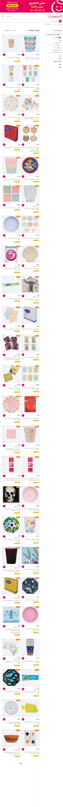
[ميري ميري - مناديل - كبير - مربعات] (11, 315)
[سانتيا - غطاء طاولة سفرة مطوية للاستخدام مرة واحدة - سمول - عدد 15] (11, 464)
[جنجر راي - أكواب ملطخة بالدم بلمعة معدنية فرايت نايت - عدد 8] (11, 555)
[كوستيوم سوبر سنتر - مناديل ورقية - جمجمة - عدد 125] (11, 494)
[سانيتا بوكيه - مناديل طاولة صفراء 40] (11, 586)
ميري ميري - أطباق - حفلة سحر (32, 599)
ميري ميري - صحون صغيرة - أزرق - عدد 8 (12, 238)
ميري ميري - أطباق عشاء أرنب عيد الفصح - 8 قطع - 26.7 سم (12, 722)
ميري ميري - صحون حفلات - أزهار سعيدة (12, 118)
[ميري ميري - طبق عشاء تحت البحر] (11, 677)
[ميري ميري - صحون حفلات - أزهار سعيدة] (11, 103)
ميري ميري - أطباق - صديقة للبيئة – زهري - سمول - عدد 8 (31, 509)
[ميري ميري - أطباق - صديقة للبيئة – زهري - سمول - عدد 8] (30, 494)
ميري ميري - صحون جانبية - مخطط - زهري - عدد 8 (11, 419)
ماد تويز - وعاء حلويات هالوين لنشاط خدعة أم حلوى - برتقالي (12, 753)
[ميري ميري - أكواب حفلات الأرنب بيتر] (30, 343)
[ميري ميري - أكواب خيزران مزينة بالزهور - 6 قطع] (30, 374)
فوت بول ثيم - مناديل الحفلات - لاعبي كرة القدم (11, 783)
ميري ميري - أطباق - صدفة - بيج (31, 268)
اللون (60, 67)
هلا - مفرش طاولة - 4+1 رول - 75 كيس (31, 692)
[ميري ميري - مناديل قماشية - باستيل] (11, 194)
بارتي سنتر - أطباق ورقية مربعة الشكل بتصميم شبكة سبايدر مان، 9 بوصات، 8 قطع (11, 358)
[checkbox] (60, 43)
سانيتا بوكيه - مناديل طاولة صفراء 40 (11, 600)
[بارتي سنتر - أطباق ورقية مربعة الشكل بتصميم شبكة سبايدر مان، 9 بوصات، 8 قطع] (11, 343)
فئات (60, 40)
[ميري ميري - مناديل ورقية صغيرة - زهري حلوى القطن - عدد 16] (11, 434)
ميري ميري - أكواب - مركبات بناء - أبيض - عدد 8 (31, 539)
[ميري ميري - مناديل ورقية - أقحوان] (30, 224)
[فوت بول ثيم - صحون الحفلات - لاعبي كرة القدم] (11, 525)
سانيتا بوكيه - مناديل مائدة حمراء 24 (11, 147)
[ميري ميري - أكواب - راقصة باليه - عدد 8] (30, 434)
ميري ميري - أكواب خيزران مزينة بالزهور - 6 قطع (32, 388)
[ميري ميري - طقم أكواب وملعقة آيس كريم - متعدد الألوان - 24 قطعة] (30, 103)
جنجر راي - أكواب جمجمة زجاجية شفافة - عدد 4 (31, 209)
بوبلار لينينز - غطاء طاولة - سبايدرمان (30, 418)
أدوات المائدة (56, 52)
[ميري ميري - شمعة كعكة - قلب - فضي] (11, 73)
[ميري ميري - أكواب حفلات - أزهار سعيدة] (11, 43)
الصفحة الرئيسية (60, 24)
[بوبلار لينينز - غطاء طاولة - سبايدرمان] (30, 404)
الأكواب (57, 47)
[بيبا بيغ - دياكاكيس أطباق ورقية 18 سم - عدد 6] (11, 254)
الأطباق (57, 43)
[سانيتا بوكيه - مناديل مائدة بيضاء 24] (30, 315)
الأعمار (59, 58)
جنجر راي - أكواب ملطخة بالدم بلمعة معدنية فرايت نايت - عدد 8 (11, 570)
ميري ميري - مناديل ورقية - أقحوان (31, 238)
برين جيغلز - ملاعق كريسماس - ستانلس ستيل (13, 389)
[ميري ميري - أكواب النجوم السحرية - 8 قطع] (30, 647)
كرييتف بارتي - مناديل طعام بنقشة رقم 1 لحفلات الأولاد (12, 630)
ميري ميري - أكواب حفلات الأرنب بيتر (30, 357)
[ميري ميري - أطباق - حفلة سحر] (30, 586)
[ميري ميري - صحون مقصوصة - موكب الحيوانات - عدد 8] (30, 133)
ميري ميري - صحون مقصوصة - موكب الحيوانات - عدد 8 (30, 148)
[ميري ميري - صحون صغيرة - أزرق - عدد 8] (11, 224)
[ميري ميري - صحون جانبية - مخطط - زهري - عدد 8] (11, 404)
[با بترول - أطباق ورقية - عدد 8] (30, 165)
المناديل (57, 45)
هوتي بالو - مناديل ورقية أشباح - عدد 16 (30, 783)
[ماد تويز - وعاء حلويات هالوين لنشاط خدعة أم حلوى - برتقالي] (11, 738)
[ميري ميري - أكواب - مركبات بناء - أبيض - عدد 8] (30, 525)
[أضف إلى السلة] (23, 54)
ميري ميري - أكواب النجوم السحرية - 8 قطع (30, 661)
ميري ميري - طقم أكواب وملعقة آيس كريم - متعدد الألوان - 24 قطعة (30, 118)
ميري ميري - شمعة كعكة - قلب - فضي (12, 88)
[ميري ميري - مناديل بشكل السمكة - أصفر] (30, 708)
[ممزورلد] (54, 16)
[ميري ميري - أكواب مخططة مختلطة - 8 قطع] (30, 73)
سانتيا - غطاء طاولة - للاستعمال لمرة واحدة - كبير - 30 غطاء (30, 479)
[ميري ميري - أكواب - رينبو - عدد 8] (11, 165)
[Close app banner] (1, 1)
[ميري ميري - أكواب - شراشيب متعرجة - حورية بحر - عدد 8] (30, 43)
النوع (60, 64)
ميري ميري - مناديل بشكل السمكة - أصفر (31, 722)
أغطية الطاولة (56, 50)
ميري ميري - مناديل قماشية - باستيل (11, 207)
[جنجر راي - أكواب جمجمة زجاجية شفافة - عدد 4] (30, 194)
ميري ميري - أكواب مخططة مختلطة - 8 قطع (30, 88)
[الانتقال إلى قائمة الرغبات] (22, 36)
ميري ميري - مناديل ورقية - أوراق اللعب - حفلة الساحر (31, 752)
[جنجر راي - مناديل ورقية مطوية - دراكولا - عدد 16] (30, 284)
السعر (59, 56)
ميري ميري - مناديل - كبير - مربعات (12, 329)
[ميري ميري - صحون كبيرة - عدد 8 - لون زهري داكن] (30, 615)
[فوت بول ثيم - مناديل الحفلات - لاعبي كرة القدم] (11, 768)
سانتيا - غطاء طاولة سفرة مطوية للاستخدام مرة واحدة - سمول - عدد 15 (12, 479)
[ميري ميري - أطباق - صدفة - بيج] (30, 254)
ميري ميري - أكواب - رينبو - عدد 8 (12, 179)
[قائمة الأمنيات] (3, 16)
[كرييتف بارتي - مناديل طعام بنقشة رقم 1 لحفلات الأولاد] (11, 615)
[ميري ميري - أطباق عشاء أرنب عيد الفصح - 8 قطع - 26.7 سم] (11, 708)
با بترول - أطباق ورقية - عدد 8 (32, 179)
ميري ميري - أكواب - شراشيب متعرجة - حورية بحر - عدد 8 (32, 58)
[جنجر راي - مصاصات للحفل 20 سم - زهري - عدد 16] (30, 555)
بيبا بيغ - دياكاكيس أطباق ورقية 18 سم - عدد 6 (12, 269)
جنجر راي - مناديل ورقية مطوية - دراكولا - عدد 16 (31, 299)
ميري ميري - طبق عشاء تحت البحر (12, 691)
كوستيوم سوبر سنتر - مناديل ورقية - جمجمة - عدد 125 (12, 509)
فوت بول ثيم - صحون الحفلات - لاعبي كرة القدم (11, 540)
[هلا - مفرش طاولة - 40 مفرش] (11, 284)
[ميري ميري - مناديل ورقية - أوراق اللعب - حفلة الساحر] (30, 738)
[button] (10, 16)
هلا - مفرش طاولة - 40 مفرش (13, 298)
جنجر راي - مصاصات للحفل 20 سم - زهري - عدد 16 (30, 570)
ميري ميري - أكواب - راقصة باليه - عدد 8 (31, 449)
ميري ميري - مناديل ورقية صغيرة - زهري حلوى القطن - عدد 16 (12, 449)
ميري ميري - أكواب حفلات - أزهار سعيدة (12, 58)
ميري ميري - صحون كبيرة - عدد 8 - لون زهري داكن (31, 629)
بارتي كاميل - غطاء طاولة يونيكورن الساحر (12, 662)
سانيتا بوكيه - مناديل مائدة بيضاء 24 (30, 329)
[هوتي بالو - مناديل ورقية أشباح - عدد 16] (30, 768)
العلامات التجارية (57, 61)
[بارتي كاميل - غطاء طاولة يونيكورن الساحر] (11, 647)
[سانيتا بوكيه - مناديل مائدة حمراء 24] (11, 133)
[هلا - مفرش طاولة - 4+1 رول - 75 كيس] (30, 677)
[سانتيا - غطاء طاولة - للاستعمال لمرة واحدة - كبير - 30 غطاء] (30, 464)
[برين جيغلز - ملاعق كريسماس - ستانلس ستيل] (11, 374)
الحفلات (53, 24)
